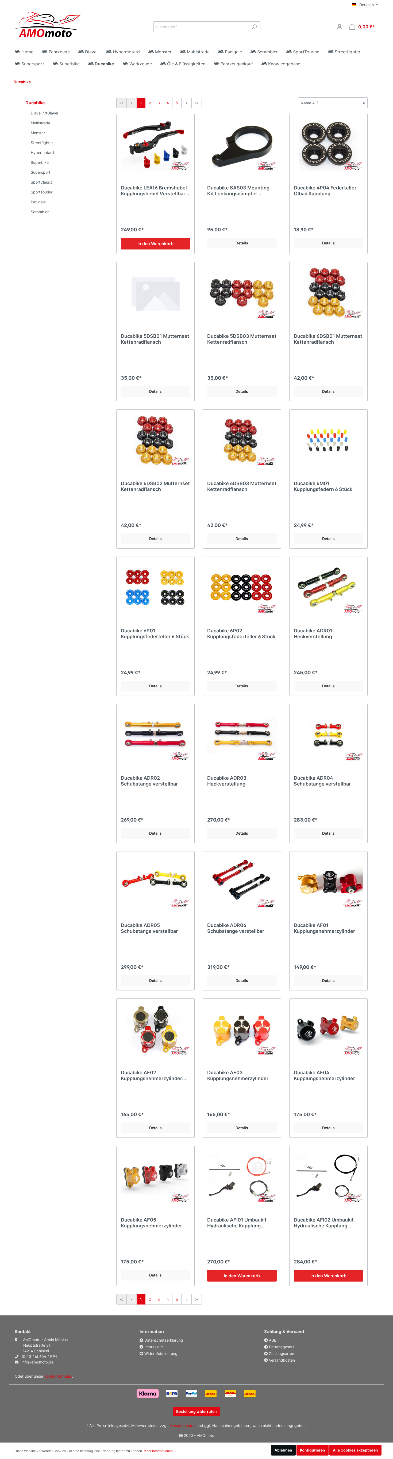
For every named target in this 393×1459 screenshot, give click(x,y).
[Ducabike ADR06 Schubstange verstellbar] (241, 882)
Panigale (38, 202)
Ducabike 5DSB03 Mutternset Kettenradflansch (241, 339)
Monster (38, 132)
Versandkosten (282, 1360)
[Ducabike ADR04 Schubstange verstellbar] (328, 735)
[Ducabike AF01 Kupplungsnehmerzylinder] (328, 882)
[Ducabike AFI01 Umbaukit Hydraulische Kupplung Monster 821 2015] (241, 1177)
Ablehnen (283, 1450)
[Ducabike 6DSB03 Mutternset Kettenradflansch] (241, 440)
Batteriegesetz (282, 1347)
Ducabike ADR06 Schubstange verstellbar (235, 928)
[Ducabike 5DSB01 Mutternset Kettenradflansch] (155, 293)
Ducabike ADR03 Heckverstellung (226, 781)
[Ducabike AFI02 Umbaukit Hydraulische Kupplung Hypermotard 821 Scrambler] (328, 1177)
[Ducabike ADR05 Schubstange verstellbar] (155, 882)
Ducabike (22, 82)
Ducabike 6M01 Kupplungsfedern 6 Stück (323, 486)
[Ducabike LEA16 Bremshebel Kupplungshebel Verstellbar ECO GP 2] (155, 145)
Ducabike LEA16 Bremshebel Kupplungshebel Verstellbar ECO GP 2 (154, 191)
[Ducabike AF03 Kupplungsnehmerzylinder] (241, 1029)
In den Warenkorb (155, 243)
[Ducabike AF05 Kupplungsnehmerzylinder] (155, 1177)
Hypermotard (42, 152)
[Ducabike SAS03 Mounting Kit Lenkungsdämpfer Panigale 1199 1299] (241, 145)
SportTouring (42, 192)
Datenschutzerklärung (163, 1340)
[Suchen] (254, 26)
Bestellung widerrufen (196, 1411)
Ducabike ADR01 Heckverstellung (313, 633)
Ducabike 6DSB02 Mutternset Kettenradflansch (155, 486)
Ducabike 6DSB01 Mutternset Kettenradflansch (328, 339)
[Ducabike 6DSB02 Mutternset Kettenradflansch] (155, 440)
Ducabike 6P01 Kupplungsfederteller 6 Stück (155, 633)
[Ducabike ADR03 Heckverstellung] (241, 735)
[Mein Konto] (339, 26)
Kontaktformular (58, 1376)
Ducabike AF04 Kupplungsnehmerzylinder (324, 1075)
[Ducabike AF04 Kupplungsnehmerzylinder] (328, 1029)
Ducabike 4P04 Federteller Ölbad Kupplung (325, 190)
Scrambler (40, 211)
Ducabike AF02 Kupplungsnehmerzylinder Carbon (151, 1075)
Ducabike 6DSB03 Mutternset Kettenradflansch (241, 486)
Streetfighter (42, 142)
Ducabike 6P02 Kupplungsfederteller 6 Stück (241, 633)
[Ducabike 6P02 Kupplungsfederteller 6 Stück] (241, 587)
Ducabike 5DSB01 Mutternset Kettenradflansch (155, 339)
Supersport (40, 172)
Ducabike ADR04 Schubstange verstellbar (322, 781)
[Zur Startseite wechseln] (48, 25)
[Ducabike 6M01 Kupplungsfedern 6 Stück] (328, 440)
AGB (272, 1340)
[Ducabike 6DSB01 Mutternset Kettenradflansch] (328, 293)
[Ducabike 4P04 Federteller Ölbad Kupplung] (328, 145)
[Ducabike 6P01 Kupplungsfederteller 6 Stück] (155, 587)
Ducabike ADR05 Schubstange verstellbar (149, 928)
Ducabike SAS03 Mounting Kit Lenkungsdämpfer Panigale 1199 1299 (238, 191)
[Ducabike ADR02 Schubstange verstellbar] (155, 735)
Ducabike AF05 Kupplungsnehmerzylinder (151, 1222)
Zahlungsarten (281, 1353)
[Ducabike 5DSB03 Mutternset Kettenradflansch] (241, 293)
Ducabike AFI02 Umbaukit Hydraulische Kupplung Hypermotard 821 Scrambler (326, 1223)
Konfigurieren (312, 1450)
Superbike (40, 162)
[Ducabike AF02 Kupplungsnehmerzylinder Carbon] (155, 1029)
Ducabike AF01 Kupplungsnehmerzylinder (324, 928)
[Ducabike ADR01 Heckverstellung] (328, 587)
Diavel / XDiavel (44, 113)
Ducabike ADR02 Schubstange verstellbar (149, 781)
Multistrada (40, 123)
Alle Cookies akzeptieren (355, 1450)
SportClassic (42, 182)
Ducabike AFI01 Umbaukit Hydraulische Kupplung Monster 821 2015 (237, 1223)
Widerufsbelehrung (161, 1353)
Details (242, 243)
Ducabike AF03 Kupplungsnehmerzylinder (237, 1075)
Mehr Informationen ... (160, 1451)
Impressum (154, 1347)
